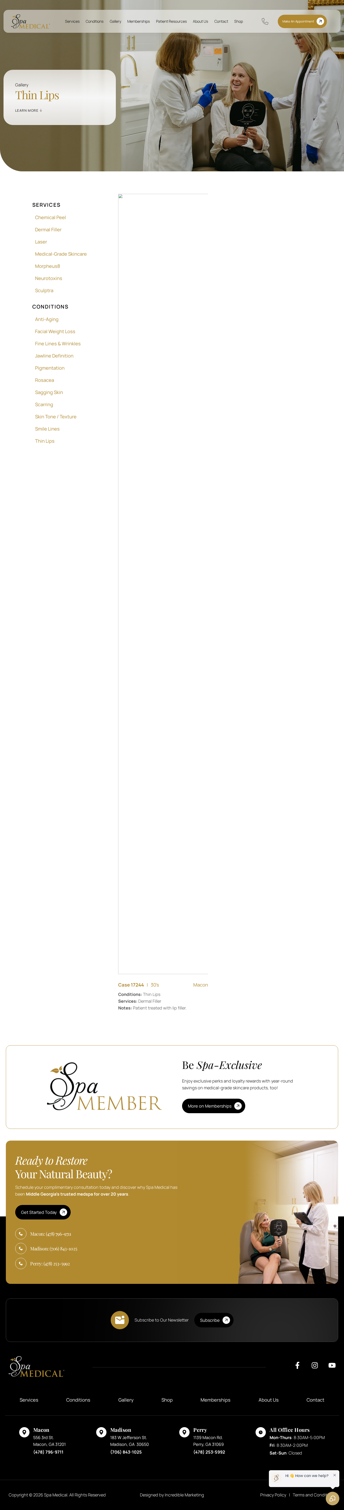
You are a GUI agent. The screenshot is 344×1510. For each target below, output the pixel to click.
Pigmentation (50, 368)
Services (72, 21)
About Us (200, 21)
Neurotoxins (48, 278)
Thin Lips (45, 441)
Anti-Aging (47, 319)
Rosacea (44, 380)
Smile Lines (47, 429)
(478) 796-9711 (48, 1452)
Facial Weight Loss (55, 331)
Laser (41, 242)
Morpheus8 (47, 266)
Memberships (138, 21)
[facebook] (297, 1367)
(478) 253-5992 (209, 1452)
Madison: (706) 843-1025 (53, 1248)
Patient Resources (171, 21)
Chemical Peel (50, 217)
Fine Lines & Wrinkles (58, 343)
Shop (238, 21)
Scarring (44, 404)
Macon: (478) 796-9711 (50, 1233)
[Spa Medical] (30, 21)
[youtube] (332, 1367)
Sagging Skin (49, 392)
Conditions (94, 21)
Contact (221, 21)
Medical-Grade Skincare (61, 254)
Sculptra (44, 290)
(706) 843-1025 (126, 1452)
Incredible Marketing (184, 1495)
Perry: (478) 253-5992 (50, 1263)
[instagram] (314, 1367)
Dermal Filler (48, 229)
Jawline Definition (54, 356)
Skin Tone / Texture (56, 416)
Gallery (115, 21)
